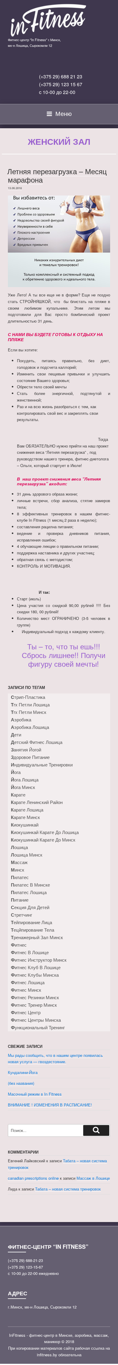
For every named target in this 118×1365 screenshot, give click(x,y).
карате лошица (27, 809)
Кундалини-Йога (23, 1072)
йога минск (23, 787)
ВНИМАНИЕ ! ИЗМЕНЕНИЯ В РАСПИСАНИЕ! (50, 1105)
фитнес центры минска (36, 1020)
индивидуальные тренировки (42, 764)
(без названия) (21, 1083)
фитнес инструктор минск (39, 960)
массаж (19, 862)
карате (18, 794)
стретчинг (21, 915)
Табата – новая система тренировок (68, 1189)
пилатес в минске (30, 884)
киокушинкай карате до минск (43, 839)
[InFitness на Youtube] (78, 62)
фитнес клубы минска (35, 975)
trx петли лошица (30, 704)
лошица (19, 847)
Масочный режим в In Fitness (35, 1094)
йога (16, 772)
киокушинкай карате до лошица (45, 832)
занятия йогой (26, 749)
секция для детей (30, 907)
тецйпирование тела (32, 930)
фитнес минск (26, 990)
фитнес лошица (27, 982)
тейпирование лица (31, 922)
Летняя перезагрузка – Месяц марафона (57, 175)
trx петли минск (28, 712)
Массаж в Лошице (93, 1178)
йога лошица (24, 779)
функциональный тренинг (38, 1027)
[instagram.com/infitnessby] (35, 62)
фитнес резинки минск (35, 997)
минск (17, 869)
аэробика (21, 719)
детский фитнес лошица (36, 742)
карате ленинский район (37, 802)
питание (19, 899)
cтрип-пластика (28, 697)
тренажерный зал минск (37, 937)
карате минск (25, 817)
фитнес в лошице (30, 952)
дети (16, 734)
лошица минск (26, 854)
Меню (63, 113)
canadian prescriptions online (33, 1178)
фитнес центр (26, 1012)
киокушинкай (24, 824)
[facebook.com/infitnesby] (63, 62)
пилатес (20, 877)
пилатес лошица (29, 892)
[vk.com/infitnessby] (49, 62)
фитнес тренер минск (34, 1005)
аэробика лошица (30, 727)
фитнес (19, 945)
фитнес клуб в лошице (36, 967)
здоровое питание (30, 757)
